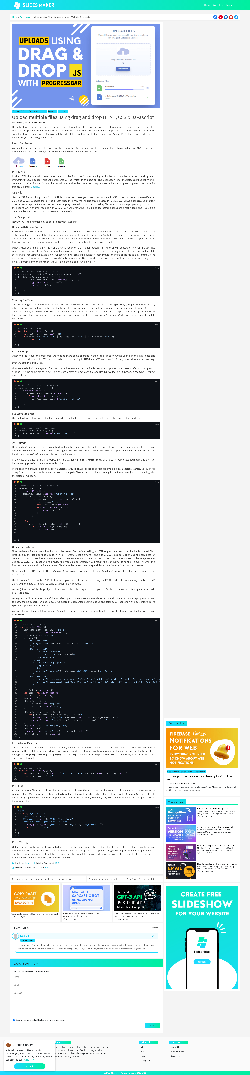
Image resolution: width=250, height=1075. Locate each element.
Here (27, 863)
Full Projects (25, 17)
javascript (52, 111)
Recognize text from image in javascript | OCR (216, 810)
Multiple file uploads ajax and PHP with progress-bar (216, 847)
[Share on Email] (231, 17)
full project (63, 111)
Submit (152, 1025)
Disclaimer (176, 1056)
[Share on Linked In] (226, 17)
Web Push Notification (176, 772)
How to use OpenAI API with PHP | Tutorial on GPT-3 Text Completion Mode (136, 915)
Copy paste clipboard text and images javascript (34, 913)
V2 (142, 1047)
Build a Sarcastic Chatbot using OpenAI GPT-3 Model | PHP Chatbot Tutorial (85, 915)
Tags (221, 5)
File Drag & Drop (20, 111)
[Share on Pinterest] (220, 17)
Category (230, 5)
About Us (175, 1047)
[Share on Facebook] (215, 17)
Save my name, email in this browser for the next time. (40, 1020)
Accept (29, 1066)
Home (207, 5)
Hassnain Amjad (36, 123)
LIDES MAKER (38, 5)
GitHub (36, 186)
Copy (157, 268)
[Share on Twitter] (236, 17)
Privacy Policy (28, 1060)
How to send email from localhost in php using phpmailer (217, 865)
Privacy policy (178, 1051)
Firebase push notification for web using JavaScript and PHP (199, 777)
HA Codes (59, 863)
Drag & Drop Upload (37, 111)
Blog (214, 5)
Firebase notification (196, 772)
